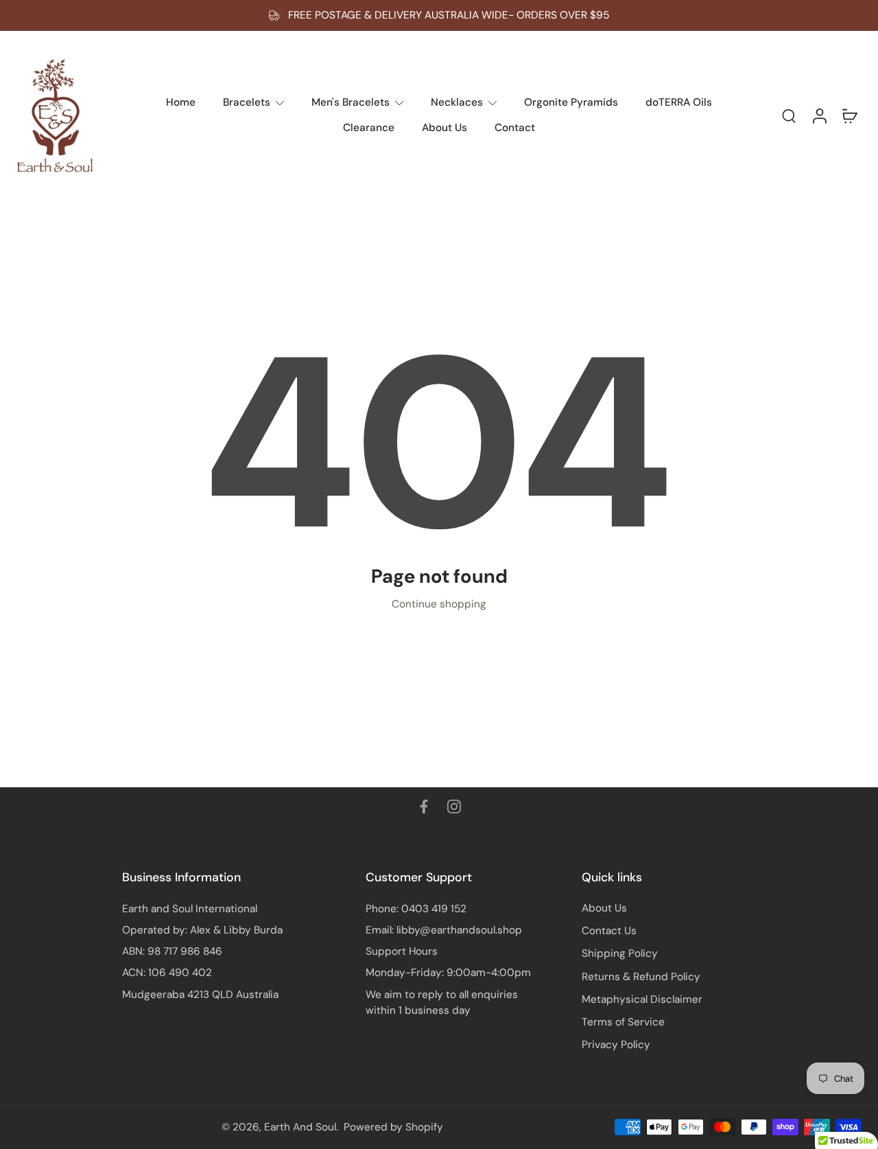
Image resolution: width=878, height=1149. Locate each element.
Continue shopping (439, 604)
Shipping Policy (620, 953)
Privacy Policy (616, 1045)
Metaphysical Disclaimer (642, 999)
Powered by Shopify (393, 1127)
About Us (604, 908)
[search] (789, 115)
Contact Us (609, 931)
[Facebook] (424, 806)
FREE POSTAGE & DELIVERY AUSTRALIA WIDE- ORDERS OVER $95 (448, 15)
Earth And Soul (300, 1127)
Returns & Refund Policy (641, 977)
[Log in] (819, 115)
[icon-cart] (849, 115)
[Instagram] (454, 806)
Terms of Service (623, 1022)
